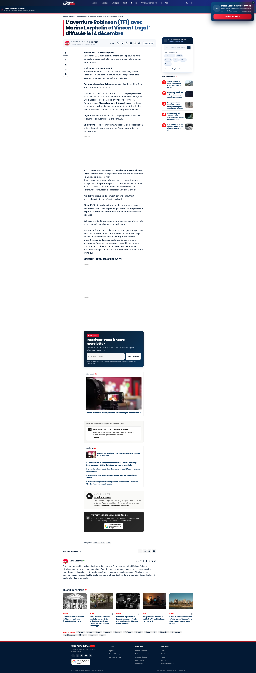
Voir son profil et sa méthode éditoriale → (112, 506)
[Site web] (141, 561)
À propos (112, 651)
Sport (108, 543)
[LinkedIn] (155, 561)
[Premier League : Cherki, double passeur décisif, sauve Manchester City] (189, 116)
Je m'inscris (133, 356)
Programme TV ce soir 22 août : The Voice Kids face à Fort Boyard (154, 619)
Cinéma (188, 69)
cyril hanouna (169, 56)
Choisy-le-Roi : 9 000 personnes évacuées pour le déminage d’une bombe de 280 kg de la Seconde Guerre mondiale (112, 464)
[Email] (131, 43)
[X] (73, 655)
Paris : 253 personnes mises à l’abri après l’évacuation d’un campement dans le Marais (180, 620)
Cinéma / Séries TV (167, 664)
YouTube (128, 632)
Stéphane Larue (79, 42)
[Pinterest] (152, 561)
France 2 (96, 543)
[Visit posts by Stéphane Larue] (67, 43)
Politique (168, 64)
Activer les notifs (232, 16)
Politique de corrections (143, 654)
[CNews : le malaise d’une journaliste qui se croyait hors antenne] (114, 393)
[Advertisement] (114, 153)
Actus (176, 60)
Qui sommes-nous (115, 657)
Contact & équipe (115, 654)
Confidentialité (140, 660)
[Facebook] (143, 561)
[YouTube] (146, 561)
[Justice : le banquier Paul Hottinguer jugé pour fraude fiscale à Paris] (75, 602)
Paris (102, 543)
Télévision (164, 632)
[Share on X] (118, 43)
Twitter (117, 632)
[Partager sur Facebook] (122, 43)
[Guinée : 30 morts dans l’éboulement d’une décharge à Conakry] (189, 83)
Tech (181, 69)
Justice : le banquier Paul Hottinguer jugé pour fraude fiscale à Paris (73, 619)
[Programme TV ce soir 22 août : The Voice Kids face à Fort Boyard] (154, 602)
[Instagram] (149, 561)
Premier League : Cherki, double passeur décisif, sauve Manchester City (175, 116)
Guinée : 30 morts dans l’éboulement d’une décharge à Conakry (174, 84)
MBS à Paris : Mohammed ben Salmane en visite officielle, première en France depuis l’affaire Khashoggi (100, 621)
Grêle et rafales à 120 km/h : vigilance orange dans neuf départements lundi (175, 95)
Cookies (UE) (139, 664)
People (174, 69)
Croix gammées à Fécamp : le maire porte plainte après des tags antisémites (175, 106)
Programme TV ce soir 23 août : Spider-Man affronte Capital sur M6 (175, 127)
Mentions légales (141, 657)
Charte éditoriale (141, 651)
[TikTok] (90, 655)
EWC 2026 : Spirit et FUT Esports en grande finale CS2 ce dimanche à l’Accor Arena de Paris (127, 620)
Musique (93, 635)
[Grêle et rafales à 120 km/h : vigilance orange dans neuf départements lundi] (189, 94)
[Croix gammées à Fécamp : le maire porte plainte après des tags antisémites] (189, 105)
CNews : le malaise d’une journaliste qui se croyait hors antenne (113, 412)
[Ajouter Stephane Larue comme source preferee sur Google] (113, 526)
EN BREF (179, 56)
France (80, 632)
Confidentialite (91, 363)
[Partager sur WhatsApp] (126, 43)
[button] (187, 3)
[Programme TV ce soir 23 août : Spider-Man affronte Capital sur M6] (189, 127)
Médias (145, 614)
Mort (102, 635)
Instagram (176, 632)
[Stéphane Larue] (69, 3)
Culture (183, 60)
